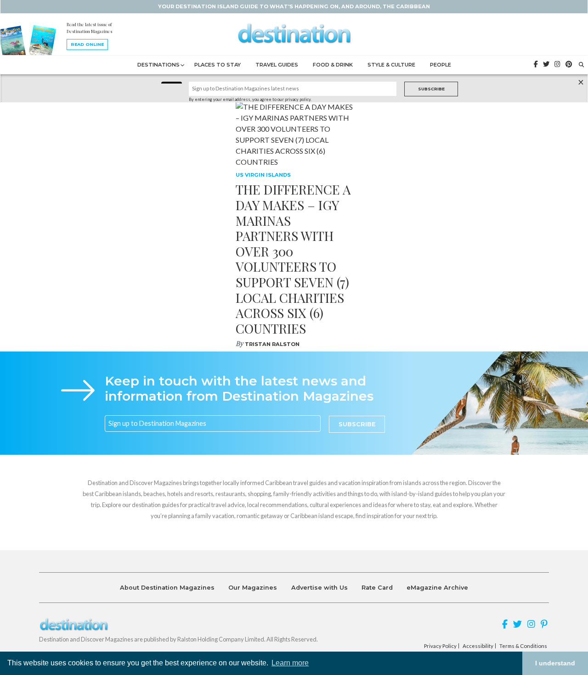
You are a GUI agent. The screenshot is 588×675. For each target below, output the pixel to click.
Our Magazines (252, 587)
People (440, 64)
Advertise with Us (319, 587)
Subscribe (431, 88)
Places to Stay (217, 64)
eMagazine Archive (437, 587)
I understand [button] (555, 663)
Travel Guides (276, 64)
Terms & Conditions (523, 646)
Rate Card (377, 587)
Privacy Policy (440, 646)
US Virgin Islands (263, 175)
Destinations (158, 64)
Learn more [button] (290, 663)
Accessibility (478, 646)
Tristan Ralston (272, 344)
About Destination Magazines (167, 587)
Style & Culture (391, 64)
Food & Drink (333, 64)
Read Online (87, 44)
